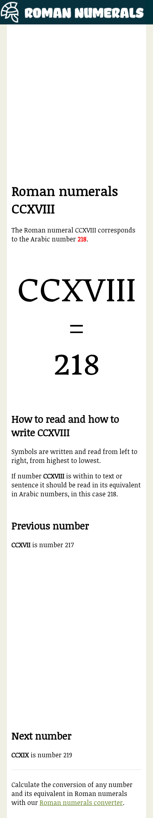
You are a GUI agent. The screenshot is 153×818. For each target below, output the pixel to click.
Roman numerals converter (81, 802)
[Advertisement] (76, 105)
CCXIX (20, 754)
